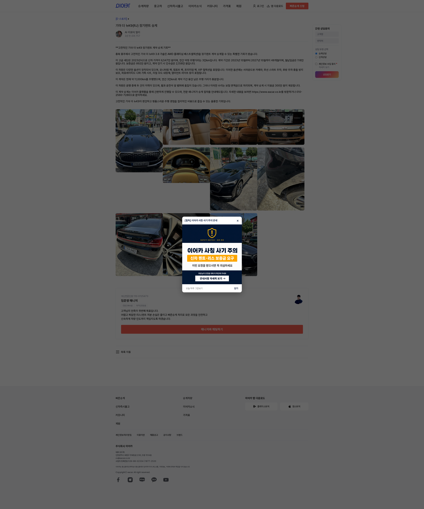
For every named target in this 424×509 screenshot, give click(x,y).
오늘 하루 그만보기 (194, 288)
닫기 (236, 288)
